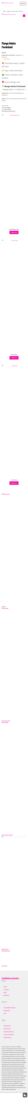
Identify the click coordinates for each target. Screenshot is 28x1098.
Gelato (5, 109)
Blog (5, 1013)
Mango (9, 109)
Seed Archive (7, 1010)
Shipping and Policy (9, 1031)
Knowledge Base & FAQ (9, 1007)
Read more (14, 232)
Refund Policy (7, 1025)
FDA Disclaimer (7, 1037)
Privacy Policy (7, 1028)
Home (4, 11)
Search (14, 1095)
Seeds (5, 992)
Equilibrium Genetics (10, 978)
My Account (4, 1095)
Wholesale (6, 995)
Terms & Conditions (9, 1034)
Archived (9, 11)
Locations (6, 989)
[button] (24, 15)
